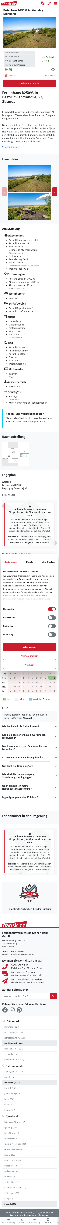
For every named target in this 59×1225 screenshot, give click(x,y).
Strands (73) (10, 1204)
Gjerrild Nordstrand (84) (15, 1144)
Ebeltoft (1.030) (11, 1088)
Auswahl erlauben (29, 656)
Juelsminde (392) (12, 1093)
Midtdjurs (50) (10, 1165)
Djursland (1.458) (12, 1082)
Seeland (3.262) (11, 1054)
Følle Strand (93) (11, 1133)
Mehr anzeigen (12, 146)
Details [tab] (29, 562)
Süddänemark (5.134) (14, 1059)
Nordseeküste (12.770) (14, 1037)
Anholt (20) (9, 1077)
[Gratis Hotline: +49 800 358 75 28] (49, 3)
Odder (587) (9, 1104)
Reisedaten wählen (30, 83)
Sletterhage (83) (11, 1193)
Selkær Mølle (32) (12, 1182)
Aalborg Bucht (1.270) (14, 1071)
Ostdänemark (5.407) (14, 1043)
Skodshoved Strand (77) (15, 1187)
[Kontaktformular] (42, 3)
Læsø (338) (9, 1099)
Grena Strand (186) (13, 1149)
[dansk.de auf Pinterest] (19, 1010)
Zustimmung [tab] (11, 562)
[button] (55, 3)
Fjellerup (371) (10, 1127)
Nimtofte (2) (9, 1176)
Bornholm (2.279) (12, 1027)
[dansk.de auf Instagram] (12, 1010)
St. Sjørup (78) (10, 1198)
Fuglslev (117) (10, 1138)
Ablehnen (29, 665)
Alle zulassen (29, 647)
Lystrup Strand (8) (12, 1160)
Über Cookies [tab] (48, 562)
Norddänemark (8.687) (14, 1032)
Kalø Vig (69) (10, 1155)
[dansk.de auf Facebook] (5, 1010)
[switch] (52, 617)
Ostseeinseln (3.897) (13, 1048)
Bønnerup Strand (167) (14, 1122)
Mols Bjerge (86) (11, 1171)
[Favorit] (53, 69)
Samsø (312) (9, 1110)
